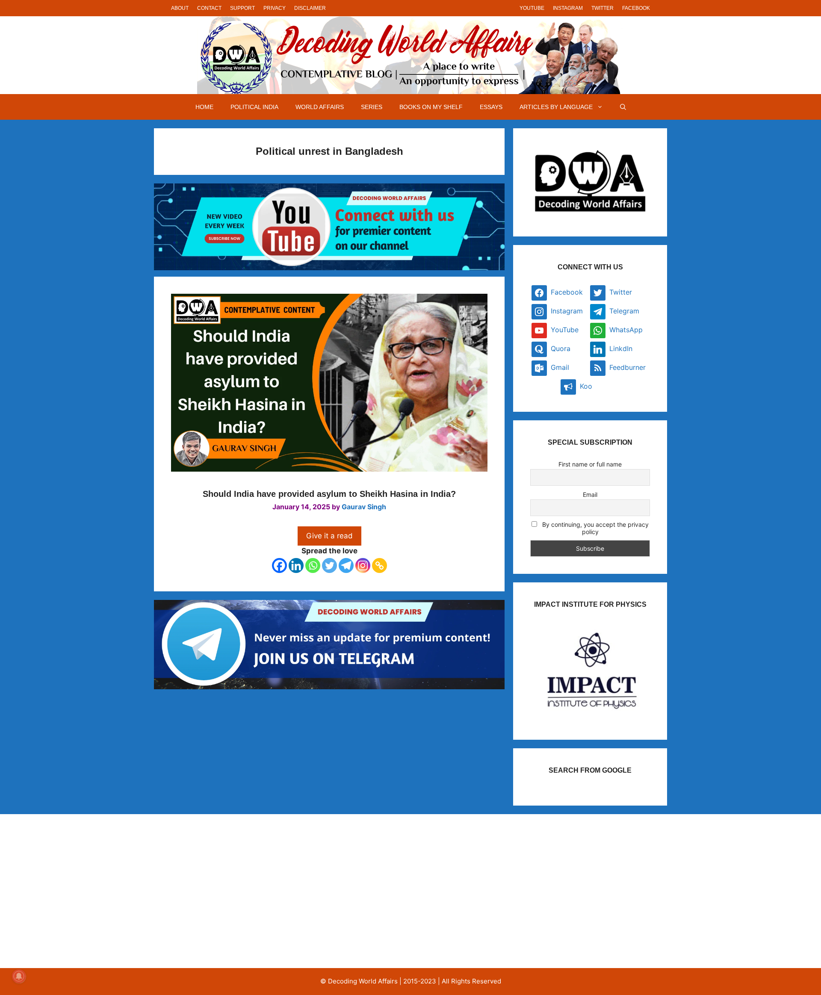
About (180, 8)
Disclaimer (310, 8)
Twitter (602, 8)
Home (204, 106)
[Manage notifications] (19, 976)
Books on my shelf (431, 106)
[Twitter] (329, 565)
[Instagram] (362, 565)
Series (371, 106)
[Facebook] (279, 565)
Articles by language (556, 106)
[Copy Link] (379, 565)
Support (242, 8)
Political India (254, 106)
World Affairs (319, 106)
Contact (209, 8)
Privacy (274, 8)
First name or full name (590, 464)
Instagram (568, 8)
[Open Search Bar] (623, 107)
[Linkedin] (296, 565)
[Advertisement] (245, 891)
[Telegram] (346, 565)
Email (590, 494)
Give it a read (329, 535)
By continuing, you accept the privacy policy (594, 528)
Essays (491, 106)
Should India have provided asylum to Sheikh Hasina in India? (329, 494)
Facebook (636, 8)
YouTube (532, 8)
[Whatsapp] (312, 565)
